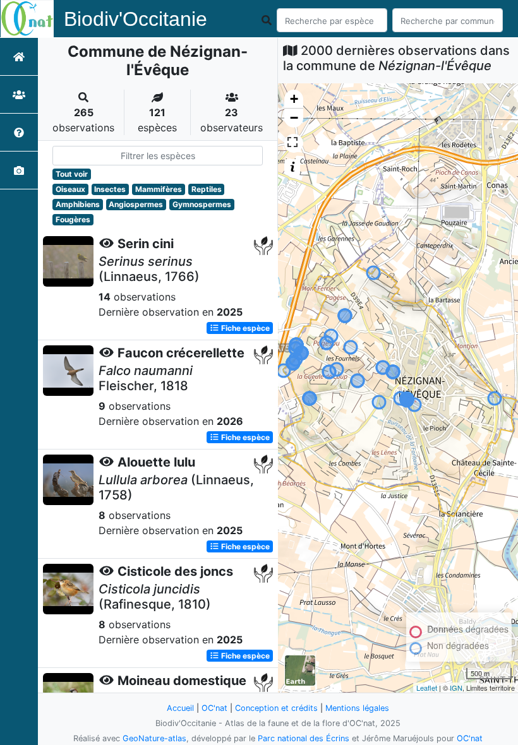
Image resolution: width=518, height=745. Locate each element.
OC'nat (214, 708)
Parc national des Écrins (303, 738)
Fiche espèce (244, 328)
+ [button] (294, 99)
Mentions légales (357, 708)
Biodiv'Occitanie (135, 19)
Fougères (73, 219)
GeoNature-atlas (154, 738)
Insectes (110, 189)
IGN (456, 687)
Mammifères (158, 189)
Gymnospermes (201, 204)
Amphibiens (78, 204)
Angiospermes (136, 204)
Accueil (180, 708)
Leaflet (426, 687)
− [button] (294, 118)
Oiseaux (70, 189)
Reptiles (206, 189)
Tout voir (72, 174)
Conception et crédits (276, 708)
